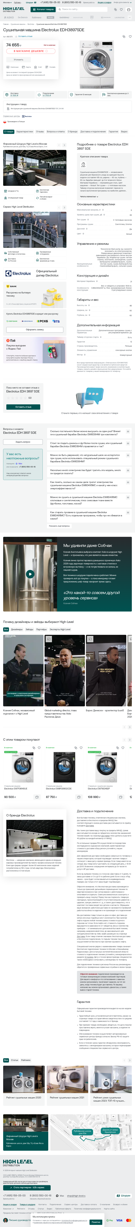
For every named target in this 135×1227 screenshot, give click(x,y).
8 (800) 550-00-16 (71, 2)
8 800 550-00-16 (34, 1177)
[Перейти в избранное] (121, 9)
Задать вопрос (23, 442)
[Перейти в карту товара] (22, 767)
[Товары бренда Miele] (50, 17)
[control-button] (64, 145)
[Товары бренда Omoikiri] (106, 17)
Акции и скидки (104, 3)
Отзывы (31, 1209)
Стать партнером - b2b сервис (29, 1188)
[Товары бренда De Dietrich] (23, 17)
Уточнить (18, 60)
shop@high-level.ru (76, 1196)
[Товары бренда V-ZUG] (92, 17)
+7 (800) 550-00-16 (27, 467)
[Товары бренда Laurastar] (119, 17)
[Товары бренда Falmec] (36, 17)
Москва (6, 3)
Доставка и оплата (89, 1205)
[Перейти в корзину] (129, 9)
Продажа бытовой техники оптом (17, 1213)
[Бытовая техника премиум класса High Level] (13, 9)
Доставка (90, 826)
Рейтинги (25, 1060)
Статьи (14, 1060)
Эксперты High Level (60, 630)
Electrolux (31, 24)
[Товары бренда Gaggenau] (64, 17)
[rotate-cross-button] (128, 431)
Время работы (89, 2)
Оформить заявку (35, 330)
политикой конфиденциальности (74, 1220)
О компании (105, 1205)
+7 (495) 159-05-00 (50, 2)
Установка (89, 957)
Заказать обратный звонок (40, 1199)
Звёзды (29, 630)
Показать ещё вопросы (59, 526)
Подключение (55, 1205)
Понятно (96, 1222)
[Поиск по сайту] (82, 9)
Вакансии (7, 1209)
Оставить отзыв (23, 407)
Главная (5, 24)
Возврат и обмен (120, 1205)
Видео (49, 1209)
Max (20, 464)
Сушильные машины (18, 24)
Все (6, 630)
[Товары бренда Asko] (9, 17)
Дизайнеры (17, 630)
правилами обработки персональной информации (53, 1223)
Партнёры (41, 630)
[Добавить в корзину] (37, 797)
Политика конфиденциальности (87, 1209)
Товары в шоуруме (27, 1205)
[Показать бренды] (130, 17)
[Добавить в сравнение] (124, 36)
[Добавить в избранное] (130, 36)
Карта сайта (109, 1209)
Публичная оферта (63, 1209)
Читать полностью (88, 197)
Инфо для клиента (121, 3)
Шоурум (29, 3)
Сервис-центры (71, 1205)
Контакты (42, 1205)
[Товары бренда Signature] (78, 17)
